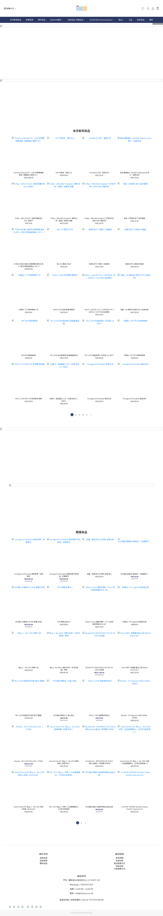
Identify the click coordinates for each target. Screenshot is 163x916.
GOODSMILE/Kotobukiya (101, 19)
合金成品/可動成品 (75, 19)
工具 (130, 19)
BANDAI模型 (55, 19)
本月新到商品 (15, 19)
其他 (151, 19)
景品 (120, 19)
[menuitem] (72, 414)
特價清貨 (29, 19)
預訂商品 (41, 19)
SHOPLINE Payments (85, 913)
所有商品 (141, 19)
